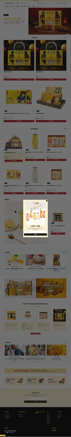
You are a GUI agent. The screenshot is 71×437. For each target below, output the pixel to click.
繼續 (35, 234)
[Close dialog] (46, 201)
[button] (2, 435)
